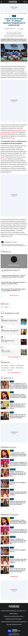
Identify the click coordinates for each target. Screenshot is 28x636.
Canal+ (4, 347)
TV (10, 307)
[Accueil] (13, 2)
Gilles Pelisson (14, 265)
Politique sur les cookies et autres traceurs (13, 616)
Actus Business (13, 13)
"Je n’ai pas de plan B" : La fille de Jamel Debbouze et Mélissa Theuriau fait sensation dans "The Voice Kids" (18, 396)
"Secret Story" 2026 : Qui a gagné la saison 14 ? (18, 483)
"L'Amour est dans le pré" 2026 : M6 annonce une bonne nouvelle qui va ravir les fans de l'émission (17, 416)
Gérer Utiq (9, 624)
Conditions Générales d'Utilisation (8, 610)
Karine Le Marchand (20, 365)
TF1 (4, 316)
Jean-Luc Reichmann (5, 367)
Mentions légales (13, 613)
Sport (2, 307)
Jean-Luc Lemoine (4, 365)
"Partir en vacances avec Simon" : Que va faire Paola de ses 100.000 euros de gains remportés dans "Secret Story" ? (18, 464)
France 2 (4, 326)
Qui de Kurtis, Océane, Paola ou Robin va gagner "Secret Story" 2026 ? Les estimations (18, 493)
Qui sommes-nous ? (21, 610)
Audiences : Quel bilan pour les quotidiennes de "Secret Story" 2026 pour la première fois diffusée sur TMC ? (18, 474)
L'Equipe (12, 138)
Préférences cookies (16, 624)
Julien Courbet (9, 370)
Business (6, 307)
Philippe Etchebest (19, 367)
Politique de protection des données (13, 619)
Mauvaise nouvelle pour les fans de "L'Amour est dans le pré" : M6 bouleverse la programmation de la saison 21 (18, 406)
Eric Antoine (3, 370)
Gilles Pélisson (4, 134)
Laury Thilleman (12, 365)
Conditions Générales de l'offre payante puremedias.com (13, 621)
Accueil (2, 13)
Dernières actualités (7, 13)
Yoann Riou (12, 367)
